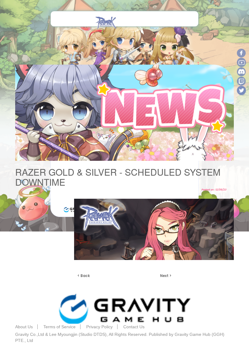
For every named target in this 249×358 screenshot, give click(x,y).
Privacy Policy (99, 326)
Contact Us (134, 326)
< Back (83, 275)
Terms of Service (59, 326)
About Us (24, 326)
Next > (166, 275)
